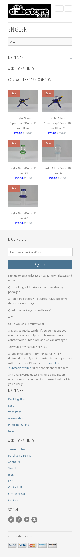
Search (12, 468)
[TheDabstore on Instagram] (35, 519)
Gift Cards (14, 500)
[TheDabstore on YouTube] (27, 519)
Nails (11, 405)
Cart (68, 8)
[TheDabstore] (29, 11)
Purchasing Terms (19, 455)
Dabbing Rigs (16, 399)
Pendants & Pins (18, 425)
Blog (11, 474)
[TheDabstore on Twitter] (12, 519)
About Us (14, 462)
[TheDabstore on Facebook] (19, 519)
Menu (59, 8)
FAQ (10, 481)
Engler (17, 29)
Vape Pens (14, 412)
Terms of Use (16, 449)
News (11, 431)
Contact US (15, 487)
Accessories (15, 418)
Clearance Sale (17, 494)
